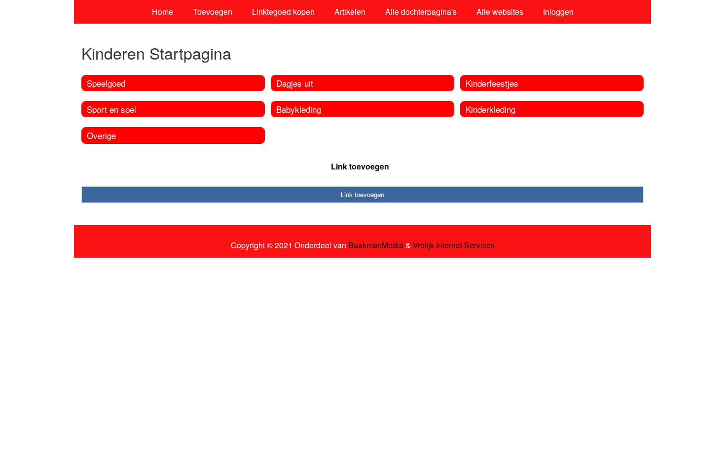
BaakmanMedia (375, 245)
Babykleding (298, 109)
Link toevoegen (360, 166)
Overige (101, 135)
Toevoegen (212, 11)
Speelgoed (106, 83)
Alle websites (499, 11)
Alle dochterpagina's (421, 11)
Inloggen (558, 11)
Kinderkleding (490, 109)
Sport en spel (111, 109)
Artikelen (349, 11)
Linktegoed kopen (283, 11)
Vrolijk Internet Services (454, 245)
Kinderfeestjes (492, 83)
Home (162, 11)
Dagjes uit (294, 83)
